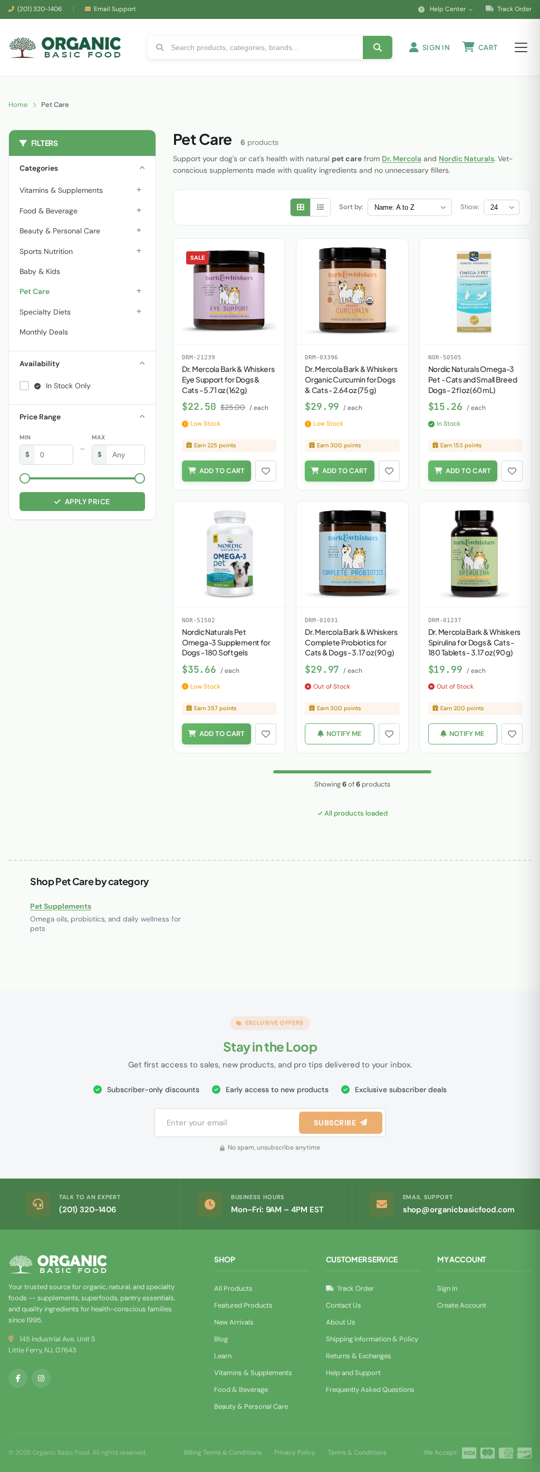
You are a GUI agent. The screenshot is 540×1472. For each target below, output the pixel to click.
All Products (233, 1288)
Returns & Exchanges (358, 1355)
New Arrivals (234, 1322)
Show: (469, 206)
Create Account (461, 1305)
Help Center (448, 9)
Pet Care (35, 291)
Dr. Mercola (401, 158)
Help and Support (353, 1372)
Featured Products (243, 1305)
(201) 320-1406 (39, 9)
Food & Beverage (49, 210)
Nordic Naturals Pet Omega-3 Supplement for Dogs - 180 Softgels (226, 642)
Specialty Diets (45, 312)
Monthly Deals (44, 332)
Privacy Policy (294, 1452)
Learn (223, 1355)
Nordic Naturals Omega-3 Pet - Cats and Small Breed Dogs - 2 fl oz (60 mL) (472, 379)
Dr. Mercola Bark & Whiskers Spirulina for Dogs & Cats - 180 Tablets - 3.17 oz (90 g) (474, 642)
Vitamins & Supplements (61, 190)
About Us (340, 1322)
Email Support (115, 9)
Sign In (447, 1288)
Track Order (514, 9)
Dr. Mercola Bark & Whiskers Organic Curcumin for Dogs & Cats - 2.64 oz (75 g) (351, 379)
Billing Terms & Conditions (223, 1452)
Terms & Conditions (357, 1452)
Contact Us (343, 1305)
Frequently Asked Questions (370, 1389)
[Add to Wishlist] (265, 471)
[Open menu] (521, 47)
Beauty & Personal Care (60, 230)
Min (25, 437)
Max (98, 437)
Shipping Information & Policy (372, 1338)
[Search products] (377, 47)
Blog (221, 1338)
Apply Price (87, 501)
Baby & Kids (40, 271)
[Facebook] (17, 1378)
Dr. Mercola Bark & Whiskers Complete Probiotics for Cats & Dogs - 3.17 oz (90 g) (351, 642)
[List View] (320, 207)
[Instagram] (41, 1378)
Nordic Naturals (466, 158)
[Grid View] (301, 207)
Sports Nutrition (46, 251)
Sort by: (351, 206)
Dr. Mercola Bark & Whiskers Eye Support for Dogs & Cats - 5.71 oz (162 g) (228, 379)
